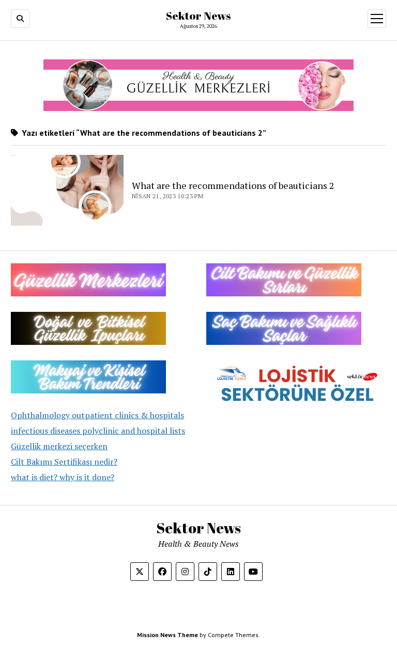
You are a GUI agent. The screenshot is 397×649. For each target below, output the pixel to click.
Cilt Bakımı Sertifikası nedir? (64, 461)
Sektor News (198, 15)
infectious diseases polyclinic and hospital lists (98, 430)
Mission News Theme (167, 635)
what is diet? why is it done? (62, 477)
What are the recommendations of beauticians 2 (233, 185)
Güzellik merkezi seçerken (59, 446)
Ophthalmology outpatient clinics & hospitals (97, 415)
